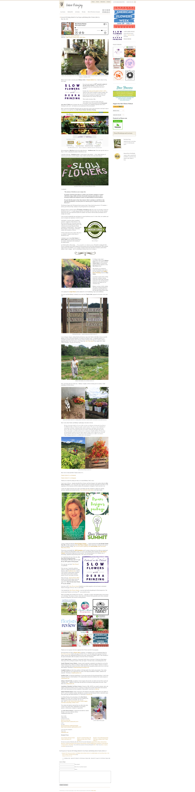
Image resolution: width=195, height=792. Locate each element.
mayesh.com (89, 694)
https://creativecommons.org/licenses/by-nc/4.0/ (69, 721)
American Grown (103, 741)
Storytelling (71, 744)
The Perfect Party (127, 139)
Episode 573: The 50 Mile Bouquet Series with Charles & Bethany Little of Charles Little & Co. (100, 739)
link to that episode (90, 341)
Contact (108, 1)
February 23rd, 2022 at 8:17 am (67, 755)
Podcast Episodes (83, 743)
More (84, 37)
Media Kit (70, 12)
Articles (77, 12)
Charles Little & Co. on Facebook (68, 475)
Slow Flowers (76, 564)
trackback (64, 746)
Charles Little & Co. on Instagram (68, 478)
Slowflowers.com (72, 571)
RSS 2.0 (94, 744)
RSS (81, 37)
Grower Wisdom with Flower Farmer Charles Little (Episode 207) (68, 738)
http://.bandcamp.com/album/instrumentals (69, 725)
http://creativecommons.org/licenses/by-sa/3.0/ (71, 727)
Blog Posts (63, 743)
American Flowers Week (74, 577)
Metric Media (94, 790)
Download (77, 36)
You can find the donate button (87, 490)
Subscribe (103, 1)
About (97, 1)
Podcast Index (76, 37)
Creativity (67, 743)
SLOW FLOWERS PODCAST (129, 31)
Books (83, 12)
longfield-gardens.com (76, 672)
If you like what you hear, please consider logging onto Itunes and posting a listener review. (74, 701)
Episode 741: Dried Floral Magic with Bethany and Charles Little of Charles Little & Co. (84, 739)
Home (93, 1)
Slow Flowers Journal (94, 12)
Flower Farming (77, 743)
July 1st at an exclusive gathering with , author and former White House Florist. (83, 547)
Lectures (62, 12)
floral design (71, 743)
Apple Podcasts (69, 37)
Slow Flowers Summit (74, 590)
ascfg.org (97, 689)
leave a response (105, 744)
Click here (129, 35)
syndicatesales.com (65, 678)
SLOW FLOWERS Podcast (92, 743)
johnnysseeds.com (70, 683)
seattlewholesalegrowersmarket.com (81, 667)
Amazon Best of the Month (129, 153)
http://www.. (65, 720)
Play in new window (69, 36)
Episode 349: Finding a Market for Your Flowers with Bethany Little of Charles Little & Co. (80, 17)
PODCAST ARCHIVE (127, 39)
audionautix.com (64, 732)
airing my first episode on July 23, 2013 (97, 91)
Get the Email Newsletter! (118, 2)
